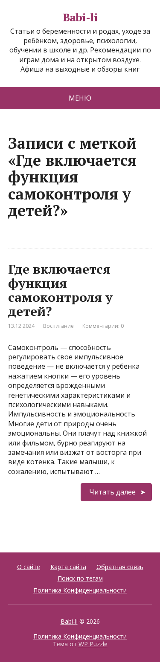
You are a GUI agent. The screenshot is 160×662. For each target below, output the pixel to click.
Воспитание (58, 326)
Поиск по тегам (80, 578)
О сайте (28, 567)
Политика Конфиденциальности (80, 590)
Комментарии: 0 (103, 326)
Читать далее (112, 492)
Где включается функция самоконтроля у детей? (60, 290)
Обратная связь (119, 567)
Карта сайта (68, 567)
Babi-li (80, 17)
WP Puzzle (93, 644)
